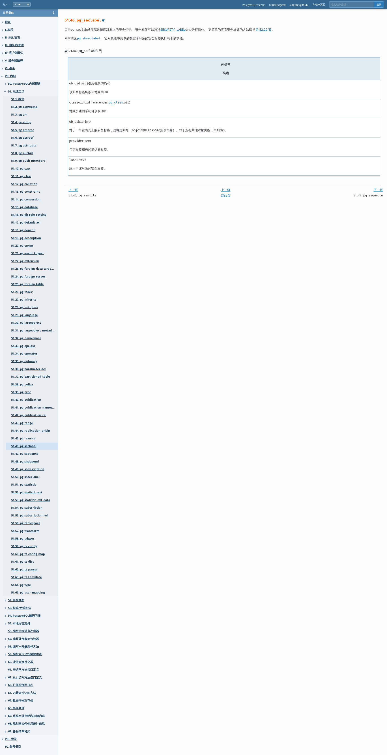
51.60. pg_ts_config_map (28, 554)
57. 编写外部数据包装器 (23, 639)
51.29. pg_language (24, 315)
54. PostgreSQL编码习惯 (24, 615)
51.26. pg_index (22, 292)
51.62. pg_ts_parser (24, 569)
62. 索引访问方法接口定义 (25, 677)
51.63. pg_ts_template (26, 577)
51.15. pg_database (24, 207)
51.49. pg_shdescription (27, 469)
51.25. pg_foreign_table (27, 284)
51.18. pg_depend (23, 230)
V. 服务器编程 (14, 60)
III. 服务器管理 (14, 45)
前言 (8, 22)
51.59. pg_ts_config (24, 546)
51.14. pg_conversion (26, 199)
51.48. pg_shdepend (25, 461)
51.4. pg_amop (21, 122)
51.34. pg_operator (24, 353)
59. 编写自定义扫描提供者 (25, 654)
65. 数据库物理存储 (20, 700)
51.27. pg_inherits (23, 299)
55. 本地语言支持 (19, 623)
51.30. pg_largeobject (26, 323)
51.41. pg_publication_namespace (34, 407)
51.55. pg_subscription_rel (29, 515)
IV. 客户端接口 (14, 53)
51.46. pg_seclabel (23, 446)
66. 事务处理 (16, 708)
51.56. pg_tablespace (25, 523)
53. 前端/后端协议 (19, 608)
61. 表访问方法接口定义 (23, 669)
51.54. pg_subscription (27, 508)
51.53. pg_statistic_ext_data (30, 500)
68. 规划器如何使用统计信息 (26, 723)
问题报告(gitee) (277, 4)
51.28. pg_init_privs (24, 307)
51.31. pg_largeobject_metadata (34, 330)
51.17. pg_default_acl (26, 222)
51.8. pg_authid (22, 153)
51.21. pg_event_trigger (27, 253)
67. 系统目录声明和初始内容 (26, 716)
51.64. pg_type (21, 585)
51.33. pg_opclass (23, 346)
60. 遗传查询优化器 (20, 662)
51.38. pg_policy (22, 384)
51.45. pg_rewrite (23, 438)
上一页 (73, 190)
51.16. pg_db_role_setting (28, 215)
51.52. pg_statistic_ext (26, 492)
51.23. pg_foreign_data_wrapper (33, 269)
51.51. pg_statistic (23, 484)
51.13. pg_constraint (25, 192)
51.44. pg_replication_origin (30, 430)
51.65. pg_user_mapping (28, 592)
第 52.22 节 (263, 29)
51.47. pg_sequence (25, 454)
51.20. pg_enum (22, 245)
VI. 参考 (10, 68)
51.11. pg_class (21, 176)
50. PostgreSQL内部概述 (24, 84)
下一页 (378, 190)
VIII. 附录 (11, 739)
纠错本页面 (319, 4)
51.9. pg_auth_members (28, 161)
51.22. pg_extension (25, 261)
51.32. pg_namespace (26, 338)
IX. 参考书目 (13, 747)
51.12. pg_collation (24, 184)
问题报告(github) (299, 4)
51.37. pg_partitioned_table (30, 377)
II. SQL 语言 (12, 37)
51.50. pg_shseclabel (25, 477)
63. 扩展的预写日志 (20, 685)
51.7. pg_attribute (24, 145)
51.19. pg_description (26, 238)
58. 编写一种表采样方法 (23, 646)
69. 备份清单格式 (19, 731)
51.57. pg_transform (25, 531)
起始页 (225, 195)
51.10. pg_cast (20, 168)
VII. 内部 (10, 76)
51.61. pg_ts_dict (22, 562)
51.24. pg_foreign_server (28, 276)
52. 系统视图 (16, 600)
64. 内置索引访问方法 (22, 693)
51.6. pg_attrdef (22, 138)
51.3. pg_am (19, 114)
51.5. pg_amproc (22, 130)
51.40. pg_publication (26, 400)
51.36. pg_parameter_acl (28, 369)
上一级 (225, 190)
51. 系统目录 (16, 91)
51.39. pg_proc (21, 392)
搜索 (378, 4)
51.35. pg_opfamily (24, 361)
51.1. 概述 (17, 99)
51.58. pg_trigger (22, 538)
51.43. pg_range (22, 423)
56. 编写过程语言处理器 (23, 631)
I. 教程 (9, 30)
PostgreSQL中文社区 (254, 4)
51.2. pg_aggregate (24, 107)
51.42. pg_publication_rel (28, 415)
